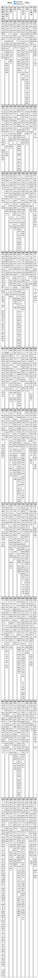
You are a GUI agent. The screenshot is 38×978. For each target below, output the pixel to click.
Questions (19, 2)
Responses (19, 4)
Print (27, 3)
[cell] (3, 62)
